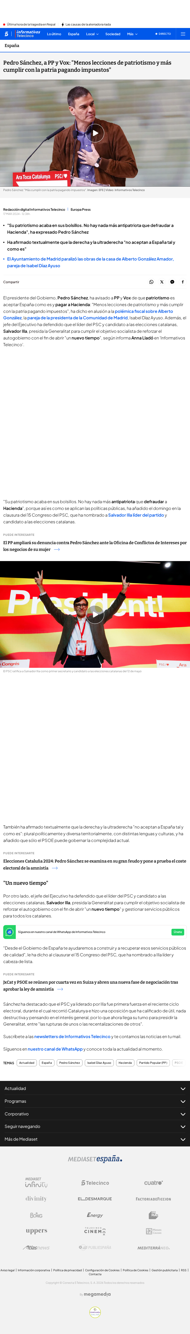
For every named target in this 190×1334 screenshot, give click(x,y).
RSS (184, 1270)
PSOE (179, 1062)
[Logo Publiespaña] (95, 1247)
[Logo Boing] (36, 1215)
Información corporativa (34, 1270)
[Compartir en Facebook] (183, 282)
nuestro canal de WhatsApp (55, 1049)
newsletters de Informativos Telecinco (72, 1036)
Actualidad (26, 1062)
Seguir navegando (22, 1126)
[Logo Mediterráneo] (153, 1247)
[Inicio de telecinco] (6, 33)
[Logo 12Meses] (154, 1231)
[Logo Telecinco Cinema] (95, 1231)
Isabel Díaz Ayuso (99, 1062)
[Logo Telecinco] (95, 1183)
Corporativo (17, 1113)
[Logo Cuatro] (153, 1183)
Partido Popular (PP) (153, 1062)
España (12, 45)
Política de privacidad (67, 1270)
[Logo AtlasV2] (36, 1247)
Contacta (95, 1274)
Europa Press (81, 209)
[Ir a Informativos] (27, 34)
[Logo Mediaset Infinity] (36, 1183)
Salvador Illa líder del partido (136, 515)
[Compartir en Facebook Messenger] (172, 282)
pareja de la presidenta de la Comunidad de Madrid (77, 317)
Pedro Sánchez (69, 1062)
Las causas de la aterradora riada (88, 24)
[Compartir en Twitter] (162, 282)
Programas (15, 1101)
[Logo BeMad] (153, 1215)
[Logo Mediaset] (95, 1161)
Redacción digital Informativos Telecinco (34, 209)
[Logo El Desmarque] (95, 1198)
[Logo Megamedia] (97, 1294)
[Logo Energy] (95, 1215)
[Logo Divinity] (36, 1199)
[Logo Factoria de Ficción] (153, 1199)
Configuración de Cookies (102, 1270)
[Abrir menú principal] (183, 33)
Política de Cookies (135, 1270)
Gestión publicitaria (165, 1270)
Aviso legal (7, 1270)
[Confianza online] (95, 1316)
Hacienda (125, 1062)
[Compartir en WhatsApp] (151, 282)
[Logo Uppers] (36, 1231)
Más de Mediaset (21, 1139)
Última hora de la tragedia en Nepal (31, 24)
